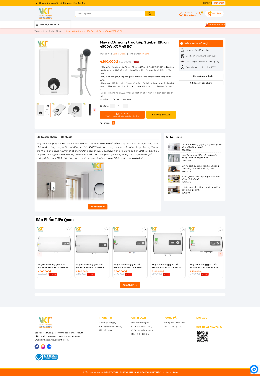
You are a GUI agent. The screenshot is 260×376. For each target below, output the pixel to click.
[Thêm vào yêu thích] (68, 229)
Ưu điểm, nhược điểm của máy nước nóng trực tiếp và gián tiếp (199, 156)
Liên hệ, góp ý (105, 330)
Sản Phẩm (55, 219)
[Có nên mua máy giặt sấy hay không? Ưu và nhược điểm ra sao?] (174, 147)
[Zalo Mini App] (202, 337)
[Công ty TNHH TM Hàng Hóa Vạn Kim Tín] (45, 13)
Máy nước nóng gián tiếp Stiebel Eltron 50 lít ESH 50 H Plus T (129, 267)
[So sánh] (201, 83)
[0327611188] (214, 3)
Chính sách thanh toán (142, 330)
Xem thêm (128, 285)
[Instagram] (43, 346)
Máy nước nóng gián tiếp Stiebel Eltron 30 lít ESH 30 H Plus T (167, 267)
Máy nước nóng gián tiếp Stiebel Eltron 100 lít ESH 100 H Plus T (53, 267)
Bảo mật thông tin (140, 322)
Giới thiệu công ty (107, 322)
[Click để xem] (67, 70)
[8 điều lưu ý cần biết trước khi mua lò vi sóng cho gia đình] (174, 190)
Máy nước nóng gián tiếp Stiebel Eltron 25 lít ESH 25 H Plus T (205, 267)
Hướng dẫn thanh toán (174, 322)
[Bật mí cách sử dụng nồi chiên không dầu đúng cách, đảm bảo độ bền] (174, 168)
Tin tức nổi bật (175, 137)
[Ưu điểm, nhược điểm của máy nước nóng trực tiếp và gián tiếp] (174, 158)
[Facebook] (37, 346)
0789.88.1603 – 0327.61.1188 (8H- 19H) (63, 336)
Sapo (175, 372)
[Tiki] (49, 346)
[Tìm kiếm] (150, 13)
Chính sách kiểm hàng (141, 326)
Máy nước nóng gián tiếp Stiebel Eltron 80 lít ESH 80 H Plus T (92, 267)
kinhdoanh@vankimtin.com (55, 340)
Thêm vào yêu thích (203, 76)
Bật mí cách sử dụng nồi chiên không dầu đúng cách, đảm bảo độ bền (200, 167)
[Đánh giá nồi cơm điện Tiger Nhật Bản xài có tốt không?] (174, 179)
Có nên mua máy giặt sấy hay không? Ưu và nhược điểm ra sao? (202, 146)
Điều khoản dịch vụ (173, 326)
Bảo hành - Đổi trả (140, 334)
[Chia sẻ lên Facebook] (113, 123)
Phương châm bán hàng (110, 326)
